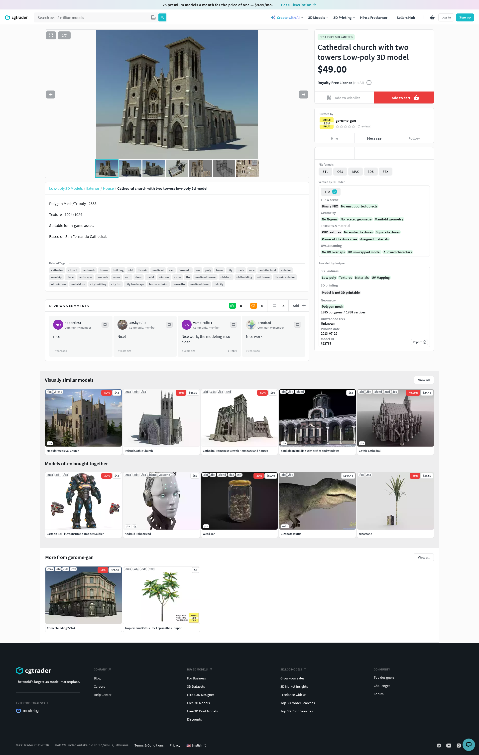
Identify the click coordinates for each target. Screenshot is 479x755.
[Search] (162, 17)
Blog (97, 678)
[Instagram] (459, 745)
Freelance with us (293, 694)
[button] (153, 17)
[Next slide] (303, 94)
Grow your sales (292, 678)
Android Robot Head (138, 534)
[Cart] (432, 17)
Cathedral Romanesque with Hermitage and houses (235, 451)
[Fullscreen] (51, 35)
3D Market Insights (294, 686)
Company (100, 669)
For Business (196, 678)
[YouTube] (449, 746)
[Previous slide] (50, 94)
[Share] (414, 153)
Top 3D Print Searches (296, 711)
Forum (379, 694)
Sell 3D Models (291, 669)
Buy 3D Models (197, 669)
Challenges (382, 685)
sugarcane (365, 534)
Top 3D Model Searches (297, 703)
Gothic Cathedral (369, 451)
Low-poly (329, 277)
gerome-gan (346, 120)
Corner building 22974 (61, 628)
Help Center (103, 694)
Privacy (175, 745)
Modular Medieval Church (63, 451)
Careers (99, 686)
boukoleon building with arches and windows (310, 451)
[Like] (334, 153)
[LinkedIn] (439, 746)
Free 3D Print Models (202, 711)
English (194, 745)
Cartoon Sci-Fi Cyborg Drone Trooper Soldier (75, 534)
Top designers (384, 677)
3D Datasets (196, 686)
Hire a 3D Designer (200, 694)
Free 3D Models (198, 703)
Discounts (194, 719)
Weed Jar (209, 534)
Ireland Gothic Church (139, 451)
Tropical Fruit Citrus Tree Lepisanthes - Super (153, 628)
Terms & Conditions (149, 745)
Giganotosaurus (291, 534)
